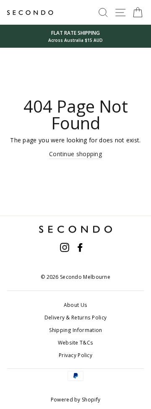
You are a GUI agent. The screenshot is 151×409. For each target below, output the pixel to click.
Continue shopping (75, 154)
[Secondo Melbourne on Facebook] (80, 247)
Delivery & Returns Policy (75, 317)
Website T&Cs (76, 342)
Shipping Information (75, 330)
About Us (75, 304)
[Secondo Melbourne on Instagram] (64, 247)
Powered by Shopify (75, 399)
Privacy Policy (75, 355)
